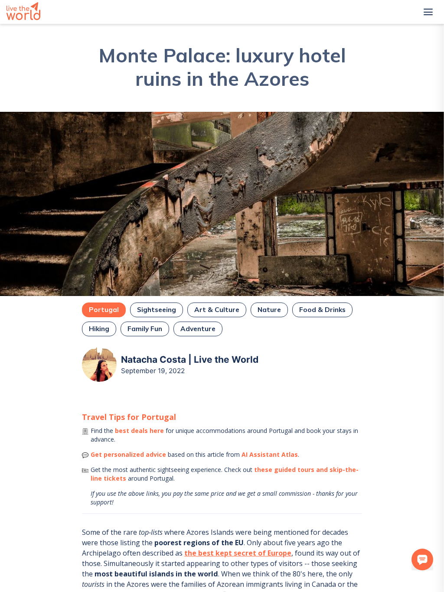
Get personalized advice (128, 454)
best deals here (139, 430)
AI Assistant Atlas (270, 454)
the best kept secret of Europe (237, 553)
